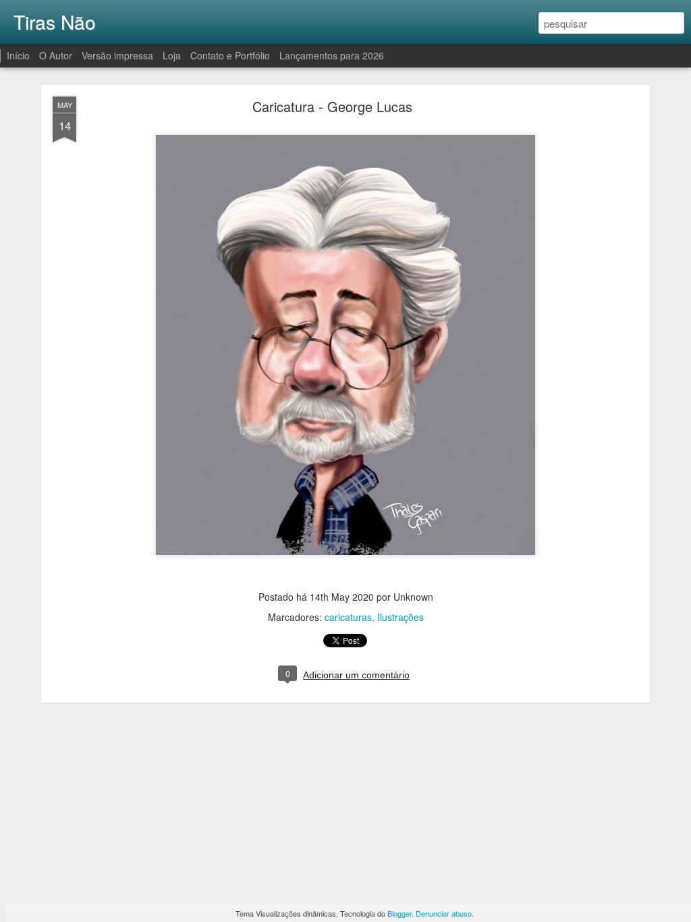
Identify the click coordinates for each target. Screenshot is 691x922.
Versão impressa (117, 55)
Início (18, 55)
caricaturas (348, 617)
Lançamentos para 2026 (331, 55)
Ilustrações (400, 617)
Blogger (399, 913)
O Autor (55, 55)
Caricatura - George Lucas (332, 106)
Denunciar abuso (444, 913)
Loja (172, 55)
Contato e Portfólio (231, 55)
